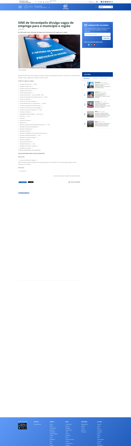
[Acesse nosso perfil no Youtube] (108, 2)
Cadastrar (106, 38)
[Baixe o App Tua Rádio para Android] (112, 2)
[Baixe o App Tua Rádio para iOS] (110, 2)
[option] (86, 78)
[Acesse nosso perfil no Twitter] (103, 2)
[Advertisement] (65, 16)
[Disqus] (49, 215)
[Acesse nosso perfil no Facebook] (101, 2)
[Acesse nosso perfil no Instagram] (106, 2)
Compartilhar (23, 182)
